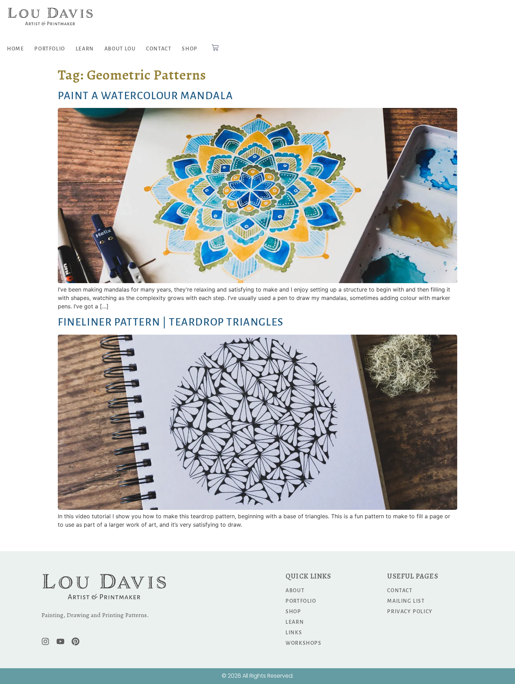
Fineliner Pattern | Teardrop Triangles (170, 322)
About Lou (120, 49)
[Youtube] (60, 641)
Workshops (303, 643)
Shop (189, 49)
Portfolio (49, 49)
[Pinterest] (75, 641)
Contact (158, 49)
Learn (85, 49)
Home (15, 49)
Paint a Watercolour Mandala (145, 95)
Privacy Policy (409, 611)
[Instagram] (45, 641)
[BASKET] (215, 47)
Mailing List (406, 601)
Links (294, 632)
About (295, 590)
